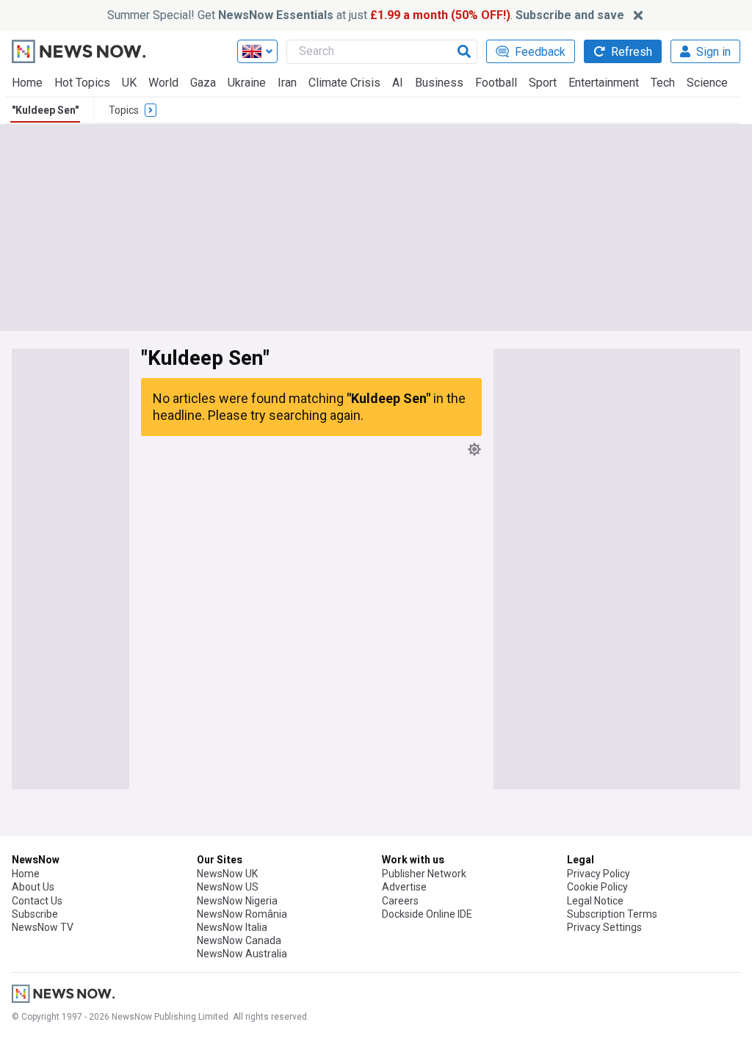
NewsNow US (227, 887)
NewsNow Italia (232, 927)
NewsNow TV (42, 927)
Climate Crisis (344, 83)
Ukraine (247, 83)
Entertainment (603, 83)
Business (439, 83)
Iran (287, 83)
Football (496, 83)
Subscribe (35, 914)
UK (129, 83)
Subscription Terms (612, 914)
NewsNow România (242, 914)
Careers (400, 901)
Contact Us (37, 901)
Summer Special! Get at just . (365, 15)
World (163, 83)
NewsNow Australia (242, 954)
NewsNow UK (227, 873)
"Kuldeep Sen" (45, 110)
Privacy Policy (598, 873)
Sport (543, 83)
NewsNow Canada (239, 940)
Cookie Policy (597, 887)
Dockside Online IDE (427, 914)
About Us (33, 887)
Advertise (404, 887)
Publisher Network (424, 873)
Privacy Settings (604, 927)
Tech (663, 83)
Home (27, 83)
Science (707, 83)
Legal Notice (595, 901)
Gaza (203, 83)
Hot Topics (82, 83)
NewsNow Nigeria (237, 901)
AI (397, 83)
